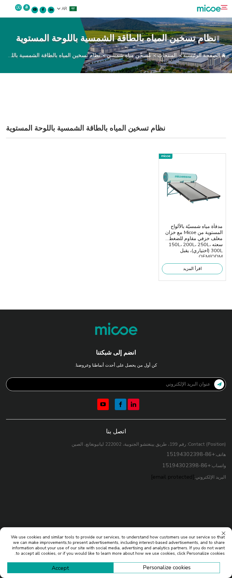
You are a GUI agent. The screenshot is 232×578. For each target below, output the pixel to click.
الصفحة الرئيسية (201, 55)
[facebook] (43, 10)
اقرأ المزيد (192, 268)
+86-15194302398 (190, 454)
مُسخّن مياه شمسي (129, 55)
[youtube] (34, 10)
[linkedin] (51, 10)
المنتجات (167, 55)
